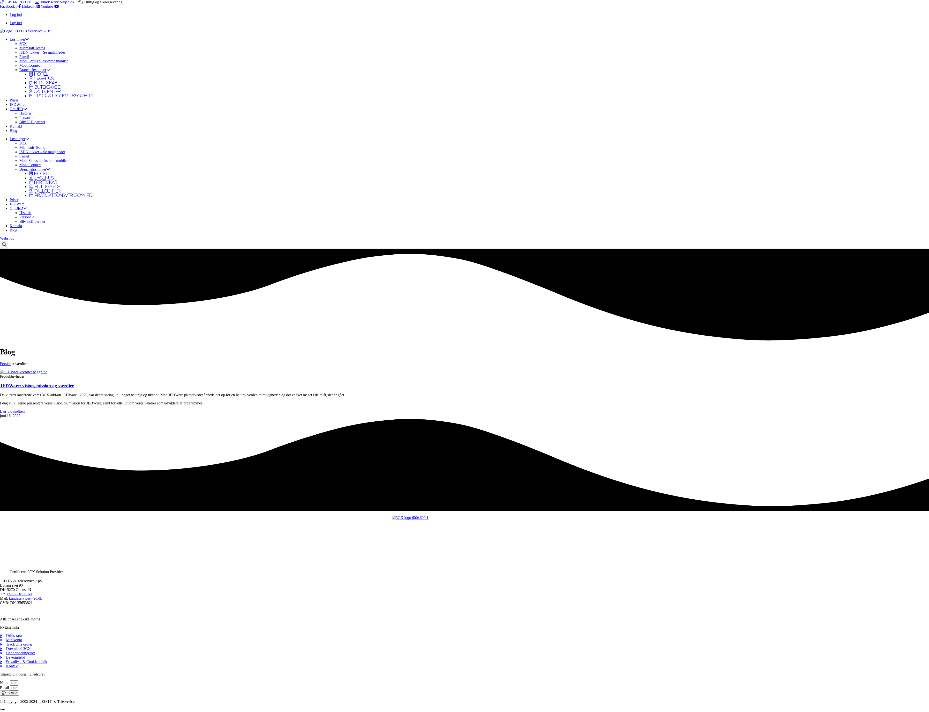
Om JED (16, 109)
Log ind (16, 15)
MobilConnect (30, 65)
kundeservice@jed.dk (25, 598)
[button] (4, 245)
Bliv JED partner (32, 122)
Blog (13, 131)
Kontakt (16, 126)
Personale (26, 117)
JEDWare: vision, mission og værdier (37, 385)
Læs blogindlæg (12, 411)
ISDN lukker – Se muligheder (42, 52)
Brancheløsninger (32, 70)
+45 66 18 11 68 (19, 594)
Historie (25, 113)
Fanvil (24, 57)
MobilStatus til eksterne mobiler (43, 61)
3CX (23, 44)
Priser (14, 100)
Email (5, 688)
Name (5, 683)
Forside (5, 364)
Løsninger (17, 39)
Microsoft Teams (32, 48)
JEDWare (17, 104)
